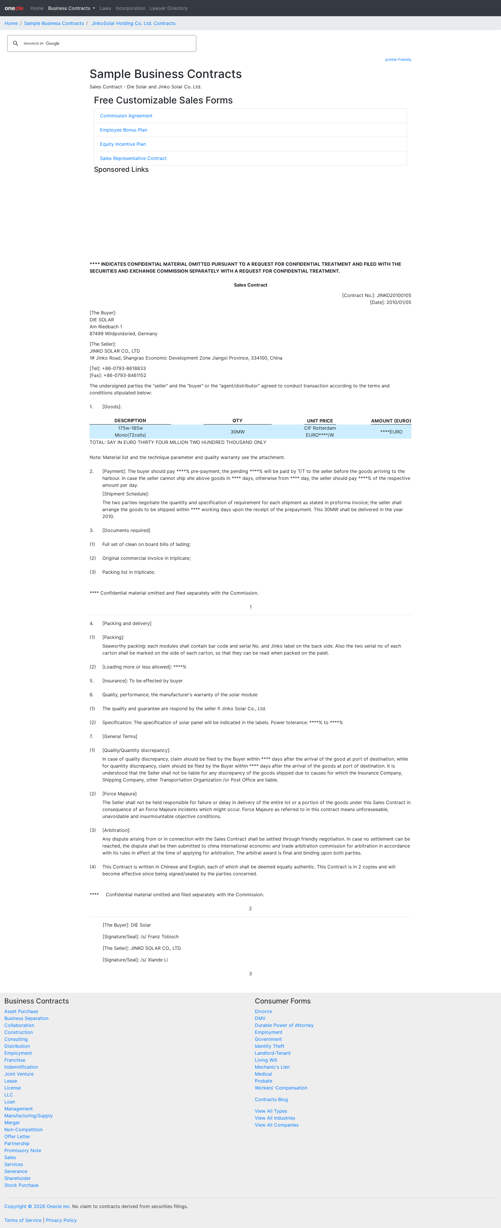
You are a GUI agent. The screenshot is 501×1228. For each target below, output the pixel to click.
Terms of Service (22, 1220)
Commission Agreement (126, 116)
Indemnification (21, 1067)
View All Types (271, 1111)
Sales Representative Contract (133, 158)
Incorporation (130, 8)
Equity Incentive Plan (123, 144)
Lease (10, 1081)
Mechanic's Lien (272, 1067)
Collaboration (19, 1025)
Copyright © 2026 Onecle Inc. (37, 1206)
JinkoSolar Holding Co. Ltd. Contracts (133, 23)
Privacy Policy (61, 1220)
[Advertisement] (250, 216)
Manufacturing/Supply (28, 1115)
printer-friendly (398, 59)
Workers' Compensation (281, 1088)
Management (18, 1109)
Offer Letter (17, 1136)
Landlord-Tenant (273, 1053)
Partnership (17, 1143)
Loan (9, 1102)
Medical (263, 1074)
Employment (18, 1053)
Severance (15, 1171)
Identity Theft (269, 1046)
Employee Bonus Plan (123, 130)
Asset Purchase (21, 1011)
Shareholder (17, 1178)
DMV (260, 1018)
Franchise (14, 1060)
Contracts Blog (271, 1099)
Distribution (17, 1046)
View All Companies (277, 1125)
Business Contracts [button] (70, 8)
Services (13, 1164)
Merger (12, 1122)
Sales (10, 1157)
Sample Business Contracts (54, 23)
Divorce (263, 1011)
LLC (8, 1095)
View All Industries (275, 1118)
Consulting (16, 1039)
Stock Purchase (21, 1185)
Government (268, 1039)
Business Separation (26, 1018)
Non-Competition (23, 1129)
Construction (18, 1032)
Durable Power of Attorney (284, 1025)
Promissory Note (22, 1150)
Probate (263, 1081)
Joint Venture (19, 1074)
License (12, 1088)
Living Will (266, 1060)
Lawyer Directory (169, 8)
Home (36, 8)
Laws (105, 8)
